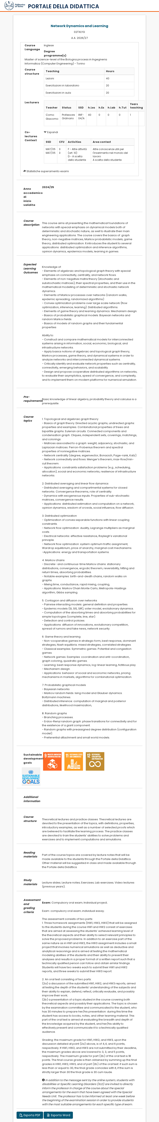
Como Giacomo (52, 117)
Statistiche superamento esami (47, 171)
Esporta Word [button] (60, 1115)
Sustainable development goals (29, 759)
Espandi (52, 132)
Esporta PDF (31, 1115)
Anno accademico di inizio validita (29, 197)
